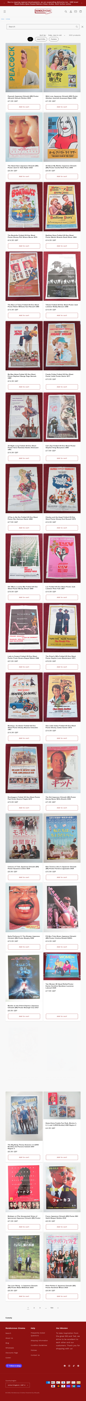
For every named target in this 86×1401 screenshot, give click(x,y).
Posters (54, 39)
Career (8, 1358)
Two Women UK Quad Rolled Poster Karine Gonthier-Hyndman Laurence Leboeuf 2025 (60, 986)
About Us (9, 1338)
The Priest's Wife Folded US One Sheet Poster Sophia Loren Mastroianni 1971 (61, 657)
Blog (7, 1343)
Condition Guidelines (39, 1345)
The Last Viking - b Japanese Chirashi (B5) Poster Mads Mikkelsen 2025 (23, 1286)
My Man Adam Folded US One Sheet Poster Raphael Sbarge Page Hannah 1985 (22, 376)
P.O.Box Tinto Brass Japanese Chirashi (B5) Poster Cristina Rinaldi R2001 (61, 937)
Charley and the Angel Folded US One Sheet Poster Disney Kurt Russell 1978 (61, 518)
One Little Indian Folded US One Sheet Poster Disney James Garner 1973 (61, 726)
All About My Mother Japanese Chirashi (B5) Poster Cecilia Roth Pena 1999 (61, 166)
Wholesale (10, 1348)
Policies (34, 1350)
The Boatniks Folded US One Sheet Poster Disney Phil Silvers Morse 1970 (22, 236)
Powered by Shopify (32, 1392)
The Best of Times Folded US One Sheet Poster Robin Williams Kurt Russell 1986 (23, 305)
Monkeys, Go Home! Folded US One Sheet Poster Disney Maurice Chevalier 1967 (23, 727)
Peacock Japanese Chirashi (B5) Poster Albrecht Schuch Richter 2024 (23, 97)
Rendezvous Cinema (18, 1392)
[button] (4, 11)
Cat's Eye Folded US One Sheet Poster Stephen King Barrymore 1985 (61, 446)
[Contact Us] (75, 11)
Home (2, 19)
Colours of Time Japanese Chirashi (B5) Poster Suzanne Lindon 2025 (23, 867)
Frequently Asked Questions (38, 1334)
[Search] (76, 26)
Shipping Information (39, 1340)
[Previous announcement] (4, 3)
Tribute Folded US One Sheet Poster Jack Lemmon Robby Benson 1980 (62, 305)
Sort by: (43, 35)
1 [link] (28, 1308)
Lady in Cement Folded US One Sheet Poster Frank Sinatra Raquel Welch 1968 (23, 657)
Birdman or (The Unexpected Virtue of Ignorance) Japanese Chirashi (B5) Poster (24, 1217)
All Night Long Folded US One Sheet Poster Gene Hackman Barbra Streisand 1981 (23, 447)
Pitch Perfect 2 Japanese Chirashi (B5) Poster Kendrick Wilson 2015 (61, 1286)
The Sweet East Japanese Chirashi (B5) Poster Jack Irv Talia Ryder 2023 (23, 166)
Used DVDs (41, 39)
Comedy (8, 19)
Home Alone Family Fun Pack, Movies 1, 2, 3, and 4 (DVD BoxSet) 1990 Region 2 (61, 1124)
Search (8, 1333)
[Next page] (57, 1308)
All (30, 39)
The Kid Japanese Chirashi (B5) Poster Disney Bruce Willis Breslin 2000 (61, 798)
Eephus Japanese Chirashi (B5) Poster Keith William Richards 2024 (61, 1078)
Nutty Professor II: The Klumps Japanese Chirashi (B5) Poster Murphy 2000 (24, 937)
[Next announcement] (81, 3)
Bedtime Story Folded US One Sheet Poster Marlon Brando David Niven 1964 (61, 236)
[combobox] (43, 26)
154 (52, 1308)
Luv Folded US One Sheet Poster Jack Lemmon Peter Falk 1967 (60, 587)
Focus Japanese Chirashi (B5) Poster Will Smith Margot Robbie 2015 (62, 1217)
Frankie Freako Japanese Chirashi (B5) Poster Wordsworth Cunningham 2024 (23, 1078)
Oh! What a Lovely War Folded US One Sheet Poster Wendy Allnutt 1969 (23, 587)
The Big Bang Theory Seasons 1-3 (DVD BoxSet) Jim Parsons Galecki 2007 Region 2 (23, 1146)
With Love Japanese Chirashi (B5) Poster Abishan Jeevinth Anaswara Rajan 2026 (62, 97)
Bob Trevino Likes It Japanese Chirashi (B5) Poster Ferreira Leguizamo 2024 (61, 867)
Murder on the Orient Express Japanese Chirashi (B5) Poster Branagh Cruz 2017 (23, 1006)
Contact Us (35, 1355)
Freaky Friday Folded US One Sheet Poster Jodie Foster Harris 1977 (59, 375)
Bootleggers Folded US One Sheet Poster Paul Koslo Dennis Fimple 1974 (24, 798)
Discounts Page (12, 1353)
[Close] (82, 26)
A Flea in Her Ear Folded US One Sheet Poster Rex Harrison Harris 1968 (23, 518)
